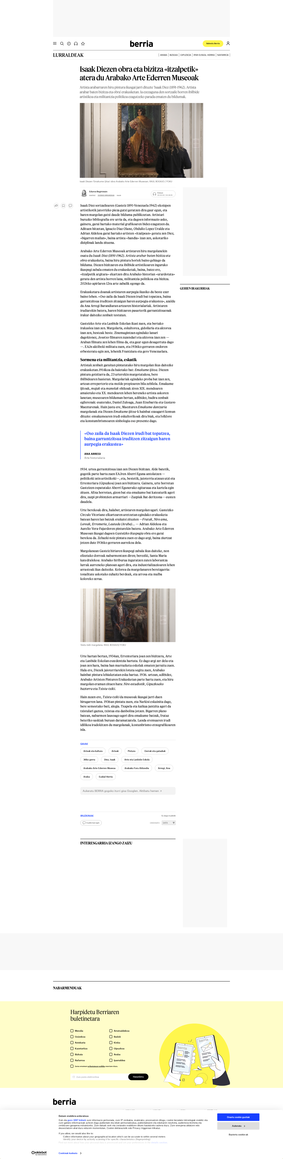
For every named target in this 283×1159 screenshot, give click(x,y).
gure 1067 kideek (77, 1120)
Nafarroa (223, 55)
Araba (163, 55)
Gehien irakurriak (195, 288)
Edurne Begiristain (98, 191)
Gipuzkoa (185, 55)
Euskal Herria (106, 776)
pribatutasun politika (96, 1066)
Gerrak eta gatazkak (155, 751)
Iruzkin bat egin (92, 823)
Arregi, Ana (164, 768)
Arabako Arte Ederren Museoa (99, 768)
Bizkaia (174, 55)
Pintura (131, 751)
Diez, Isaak (109, 759)
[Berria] (64, 1103)
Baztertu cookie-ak (238, 1134)
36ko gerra (89, 759)
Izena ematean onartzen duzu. (96, 1066)
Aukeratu (236, 1126)
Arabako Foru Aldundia (137, 768)
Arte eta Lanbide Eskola (136, 759)
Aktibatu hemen (149, 790)
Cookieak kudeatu (68, 1153)
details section (159, 1142)
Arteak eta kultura (92, 751)
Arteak (115, 751)
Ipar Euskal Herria (204, 55)
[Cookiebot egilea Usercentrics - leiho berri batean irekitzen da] (39, 1153)
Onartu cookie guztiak (238, 1117)
